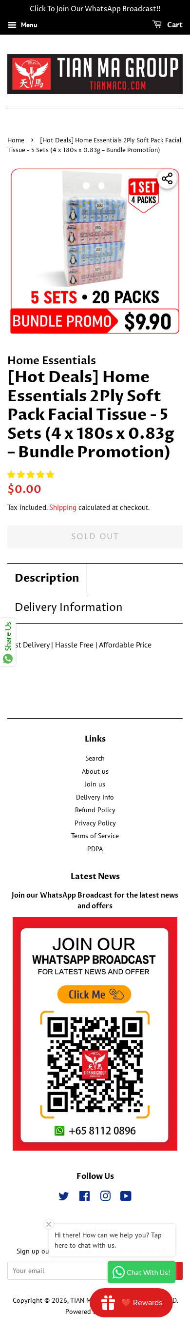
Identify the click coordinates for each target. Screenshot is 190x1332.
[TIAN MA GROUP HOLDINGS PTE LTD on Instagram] (105, 1198)
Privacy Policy (95, 823)
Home (15, 141)
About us (95, 771)
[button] (31, 474)
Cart (174, 25)
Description (47, 578)
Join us (95, 784)
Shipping (62, 507)
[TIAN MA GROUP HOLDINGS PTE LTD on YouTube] (126, 1198)
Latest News (95, 876)
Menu (28, 24)
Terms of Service (95, 835)
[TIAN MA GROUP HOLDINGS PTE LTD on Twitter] (63, 1198)
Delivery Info (95, 797)
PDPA (95, 848)
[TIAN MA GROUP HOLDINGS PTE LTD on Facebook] (84, 1198)
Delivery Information (69, 608)
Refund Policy (95, 809)
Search (95, 758)
